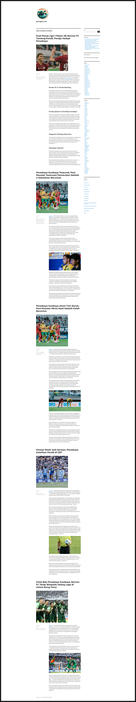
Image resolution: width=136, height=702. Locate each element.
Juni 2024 (86, 89)
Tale (85, 164)
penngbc (51, 216)
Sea (85, 154)
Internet (86, 132)
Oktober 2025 (87, 72)
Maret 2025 (87, 79)
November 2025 (87, 71)
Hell (85, 127)
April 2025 (86, 78)
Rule (85, 152)
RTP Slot (85, 180)
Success (86, 163)
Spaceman (86, 161)
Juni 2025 (86, 76)
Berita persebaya (39, 218)
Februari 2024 (87, 93)
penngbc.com (41, 21)
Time (86, 165)
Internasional (87, 131)
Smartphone (87, 160)
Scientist (86, 153)
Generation (87, 123)
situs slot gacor (86, 198)
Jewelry (86, 135)
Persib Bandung (68, 78)
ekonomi (86, 113)
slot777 (85, 212)
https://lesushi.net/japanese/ (89, 208)
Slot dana (85, 187)
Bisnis (86, 105)
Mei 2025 (86, 77)
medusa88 (85, 200)
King (85, 141)
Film (85, 116)
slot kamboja (86, 196)
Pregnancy (86, 147)
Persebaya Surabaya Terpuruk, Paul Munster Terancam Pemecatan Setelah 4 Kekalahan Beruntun (57, 175)
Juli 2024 (86, 88)
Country (86, 111)
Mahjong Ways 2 (87, 191)
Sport (37, 75)
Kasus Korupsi (87, 137)
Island (86, 133)
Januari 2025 (87, 81)
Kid (85, 140)
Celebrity (86, 108)
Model (86, 142)
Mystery (86, 143)
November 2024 (87, 83)
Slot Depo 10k (86, 182)
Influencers (87, 130)
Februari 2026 (87, 68)
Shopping (86, 157)
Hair (85, 124)
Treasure (86, 167)
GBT (37, 493)
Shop (86, 156)
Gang (86, 122)
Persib (44, 494)
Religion (86, 151)
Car (85, 107)
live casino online (87, 185)
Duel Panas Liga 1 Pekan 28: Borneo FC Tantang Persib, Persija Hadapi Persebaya (57, 38)
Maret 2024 (87, 92)
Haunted (86, 125)
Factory (86, 114)
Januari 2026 (87, 69)
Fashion (86, 115)
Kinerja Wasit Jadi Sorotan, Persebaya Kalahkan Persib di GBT (57, 451)
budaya (86, 106)
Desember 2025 (87, 70)
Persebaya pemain (41, 221)
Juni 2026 (86, 66)
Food (85, 118)
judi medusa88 (86, 210)
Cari (84, 30)
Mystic (86, 144)
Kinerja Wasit (40, 493)
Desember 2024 (87, 82)
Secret (86, 155)
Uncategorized (87, 169)
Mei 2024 (86, 90)
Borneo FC (38, 352)
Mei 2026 (86, 67)
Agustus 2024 (87, 87)
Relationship (87, 150)
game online (87, 121)
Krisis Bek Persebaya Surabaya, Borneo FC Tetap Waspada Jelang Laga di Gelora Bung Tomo (57, 584)
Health (86, 126)
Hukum (86, 128)
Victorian (86, 170)
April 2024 (86, 91)
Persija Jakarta (42, 353)
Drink (86, 112)
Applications (87, 103)
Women (86, 173)
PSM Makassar (38, 354)
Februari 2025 (87, 80)
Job (85, 136)
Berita (37, 350)
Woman (86, 172)
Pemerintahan (87, 145)
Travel (86, 166)
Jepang (86, 134)
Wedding (86, 171)
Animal (86, 102)
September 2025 (87, 73)
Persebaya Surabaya (41, 77)
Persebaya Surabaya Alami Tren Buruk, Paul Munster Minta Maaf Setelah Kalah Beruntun (58, 308)
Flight (86, 117)
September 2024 (87, 86)
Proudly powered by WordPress (47, 697)
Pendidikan (87, 146)
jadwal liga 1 (38, 76)
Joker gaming (86, 189)
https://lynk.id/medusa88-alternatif (90, 206)
